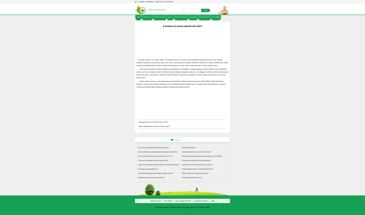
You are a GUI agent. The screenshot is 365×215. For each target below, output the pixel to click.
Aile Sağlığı (216, 17)
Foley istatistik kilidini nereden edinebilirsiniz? (197, 169)
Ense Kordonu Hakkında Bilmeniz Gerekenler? (153, 147)
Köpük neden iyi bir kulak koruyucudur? (195, 173)
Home (138, 17)
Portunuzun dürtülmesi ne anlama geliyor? (196, 160)
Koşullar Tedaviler (181, 17)
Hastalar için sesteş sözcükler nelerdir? (151, 177)
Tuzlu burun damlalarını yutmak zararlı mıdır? (153, 160)
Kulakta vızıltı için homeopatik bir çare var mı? (197, 165)
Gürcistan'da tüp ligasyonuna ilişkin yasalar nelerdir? (156, 173)
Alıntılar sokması (159, 17)
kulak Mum (169, 2)
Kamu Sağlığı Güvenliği (183, 201)
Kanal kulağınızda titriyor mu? (192, 177)
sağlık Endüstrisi (155, 201)
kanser (170, 17)
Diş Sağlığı (193, 17)
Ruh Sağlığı (168, 201)
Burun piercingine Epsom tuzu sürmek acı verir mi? (155, 156)
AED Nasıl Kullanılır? (189, 147)
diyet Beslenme (204, 17)
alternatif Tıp (160, 2)
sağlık (213, 201)
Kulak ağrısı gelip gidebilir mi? (148, 169)
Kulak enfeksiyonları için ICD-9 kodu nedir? (154, 126)
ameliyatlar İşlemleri (201, 201)
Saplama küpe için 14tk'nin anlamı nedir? (153, 122)
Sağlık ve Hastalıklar (146, 2)
